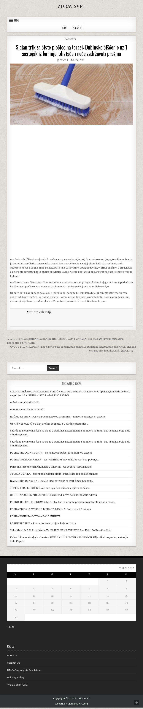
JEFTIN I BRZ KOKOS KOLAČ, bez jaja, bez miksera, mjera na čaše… (50, 488)
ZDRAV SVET (71, 6)
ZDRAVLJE (77, 28)
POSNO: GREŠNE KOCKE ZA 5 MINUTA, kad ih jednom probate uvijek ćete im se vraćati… (63, 502)
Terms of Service (17, 685)
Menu (16, 20)
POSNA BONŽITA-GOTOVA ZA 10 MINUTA (35, 516)
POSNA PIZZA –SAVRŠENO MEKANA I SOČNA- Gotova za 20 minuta (50, 509)
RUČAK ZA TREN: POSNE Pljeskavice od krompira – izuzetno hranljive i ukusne (58, 416)
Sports (72, 39)
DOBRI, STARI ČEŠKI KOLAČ (27, 409)
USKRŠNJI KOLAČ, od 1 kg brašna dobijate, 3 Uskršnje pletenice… (49, 423)
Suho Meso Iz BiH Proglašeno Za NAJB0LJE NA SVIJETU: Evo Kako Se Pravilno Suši (60, 530)
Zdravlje (64, 60)
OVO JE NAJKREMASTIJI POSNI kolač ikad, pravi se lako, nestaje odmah (53, 495)
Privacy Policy (15, 677)
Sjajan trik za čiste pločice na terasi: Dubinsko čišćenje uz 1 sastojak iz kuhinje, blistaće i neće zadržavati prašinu (71, 50)
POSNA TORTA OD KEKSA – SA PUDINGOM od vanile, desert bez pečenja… (54, 459)
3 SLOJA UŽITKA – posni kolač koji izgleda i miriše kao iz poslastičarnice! (54, 473)
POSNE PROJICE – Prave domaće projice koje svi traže (43, 523)
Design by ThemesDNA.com (71, 703)
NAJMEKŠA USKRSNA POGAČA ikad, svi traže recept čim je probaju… (51, 481)
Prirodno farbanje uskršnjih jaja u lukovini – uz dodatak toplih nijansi (51, 466)
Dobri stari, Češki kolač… (24, 402)
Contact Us (13, 662)
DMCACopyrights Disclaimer (24, 670)
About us (12, 655)
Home (64, 28)
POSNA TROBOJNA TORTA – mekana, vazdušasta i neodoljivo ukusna (51, 452)
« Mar (10, 626)
